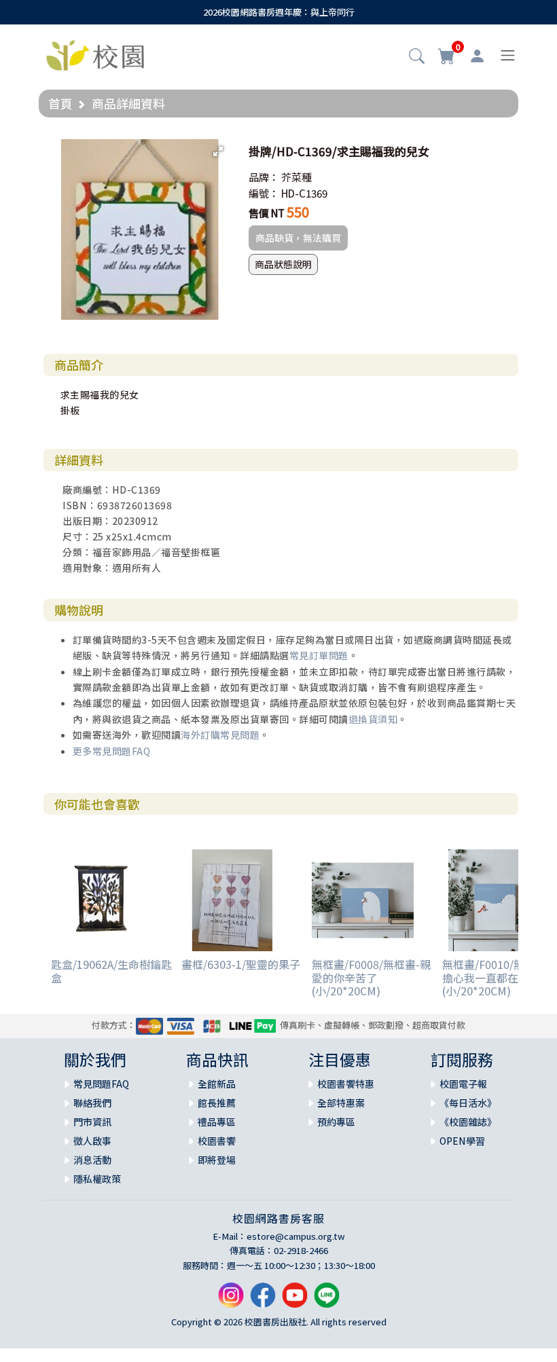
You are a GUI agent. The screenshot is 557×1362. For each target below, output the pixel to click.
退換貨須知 (373, 719)
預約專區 (336, 1121)
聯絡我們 (92, 1102)
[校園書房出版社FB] (263, 1300)
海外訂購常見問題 (220, 734)
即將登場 (217, 1159)
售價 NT (267, 213)
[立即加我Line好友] (327, 1300)
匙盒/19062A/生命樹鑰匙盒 (111, 970)
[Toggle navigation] (507, 55)
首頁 (60, 103)
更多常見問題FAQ (112, 751)
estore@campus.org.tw (296, 1236)
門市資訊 (92, 1121)
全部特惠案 (341, 1102)
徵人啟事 (92, 1140)
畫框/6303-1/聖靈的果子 (240, 964)
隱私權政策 (97, 1178)
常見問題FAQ (101, 1083)
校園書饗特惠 (345, 1083)
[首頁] (95, 53)
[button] (416, 57)
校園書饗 (217, 1140)
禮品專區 (217, 1121)
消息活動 (92, 1159)
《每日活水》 (468, 1102)
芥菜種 (296, 177)
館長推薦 (217, 1102)
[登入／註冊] (477, 56)
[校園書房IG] (231, 1300)
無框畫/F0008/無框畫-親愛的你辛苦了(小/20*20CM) (371, 977)
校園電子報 (463, 1083)
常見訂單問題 (318, 655)
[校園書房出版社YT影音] (295, 1300)
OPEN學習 (462, 1140)
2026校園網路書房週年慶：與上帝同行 (279, 11)
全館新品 (217, 1083)
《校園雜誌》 (468, 1121)
